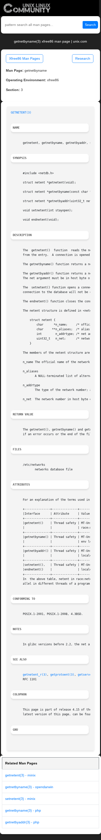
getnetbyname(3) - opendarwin (29, 787)
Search (90, 25)
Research (82, 58)
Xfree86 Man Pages (24, 58)
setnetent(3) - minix (20, 799)
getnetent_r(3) (35, 674)
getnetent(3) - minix (20, 775)
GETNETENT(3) (21, 112)
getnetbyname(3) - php (23, 810)
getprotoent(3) (62, 674)
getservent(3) (89, 674)
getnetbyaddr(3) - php (22, 822)
